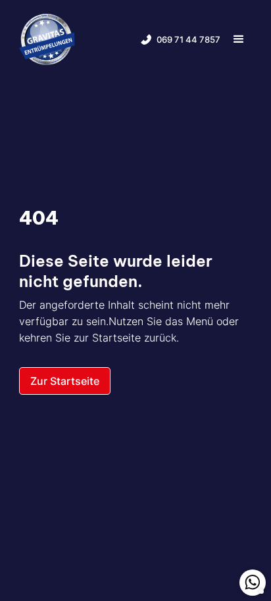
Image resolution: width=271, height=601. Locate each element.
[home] (47, 40)
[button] (239, 40)
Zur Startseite (64, 381)
